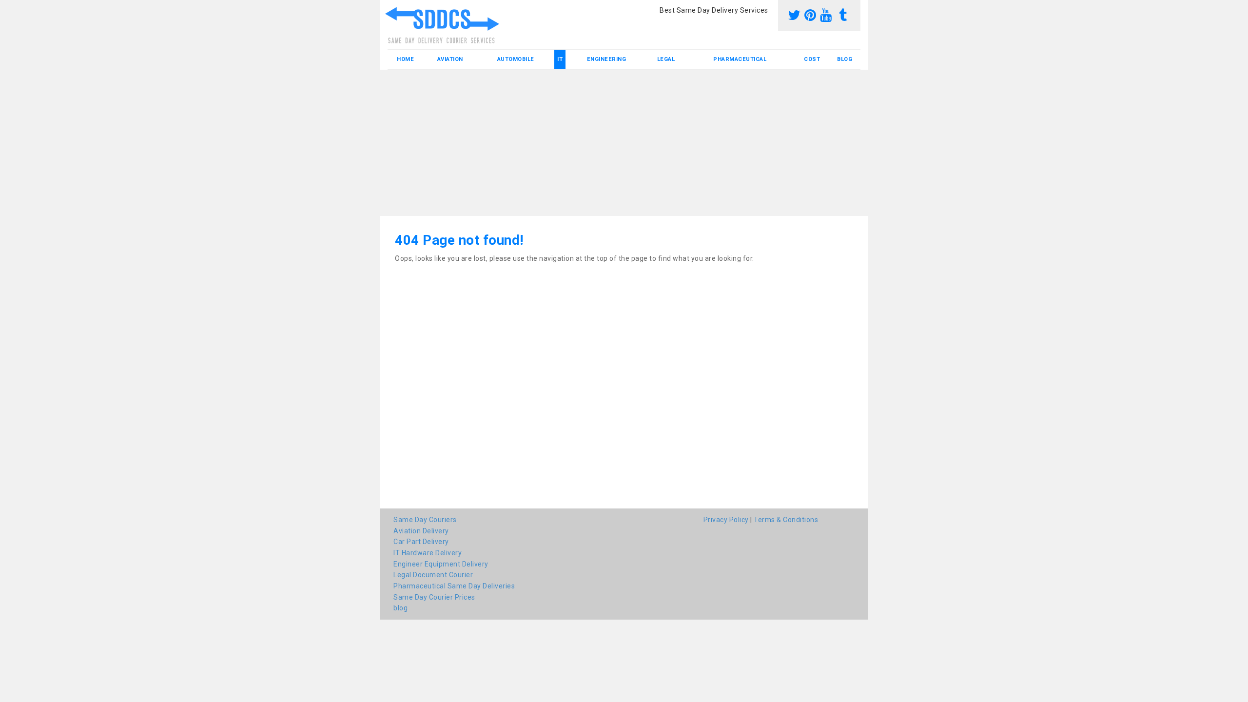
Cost (812, 59)
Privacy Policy (726, 520)
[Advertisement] (624, 143)
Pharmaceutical (739, 59)
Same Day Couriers (425, 520)
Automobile (515, 59)
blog (844, 59)
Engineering (606, 59)
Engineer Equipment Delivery (440, 564)
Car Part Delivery (421, 542)
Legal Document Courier (433, 575)
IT (560, 59)
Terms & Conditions (786, 520)
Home (405, 59)
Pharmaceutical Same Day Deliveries (454, 586)
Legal (666, 59)
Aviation (450, 59)
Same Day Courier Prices (434, 597)
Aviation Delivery (421, 531)
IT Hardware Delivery (427, 553)
